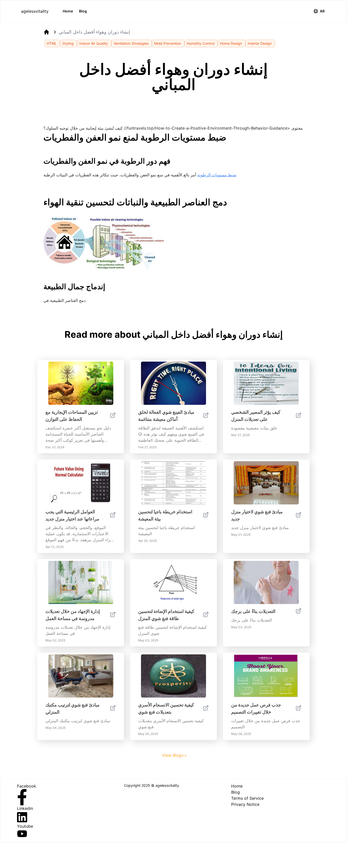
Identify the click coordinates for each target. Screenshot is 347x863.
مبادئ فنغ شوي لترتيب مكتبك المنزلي (72, 708)
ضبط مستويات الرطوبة (216, 174)
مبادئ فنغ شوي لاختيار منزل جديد (257, 515)
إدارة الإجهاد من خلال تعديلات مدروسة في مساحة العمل (72, 615)
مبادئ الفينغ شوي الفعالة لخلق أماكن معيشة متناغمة (166, 415)
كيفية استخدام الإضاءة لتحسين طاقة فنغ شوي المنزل (166, 615)
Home (68, 11)
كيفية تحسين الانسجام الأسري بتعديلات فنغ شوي (166, 708)
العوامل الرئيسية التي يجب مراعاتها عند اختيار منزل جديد (72, 515)
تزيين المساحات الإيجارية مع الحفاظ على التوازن (71, 415)
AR (322, 11)
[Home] (46, 32)
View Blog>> (174, 755)
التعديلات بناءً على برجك (253, 611)
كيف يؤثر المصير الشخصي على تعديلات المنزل (255, 415)
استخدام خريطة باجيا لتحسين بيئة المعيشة (165, 515)
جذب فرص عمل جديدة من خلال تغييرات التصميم (256, 708)
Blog (83, 11)
